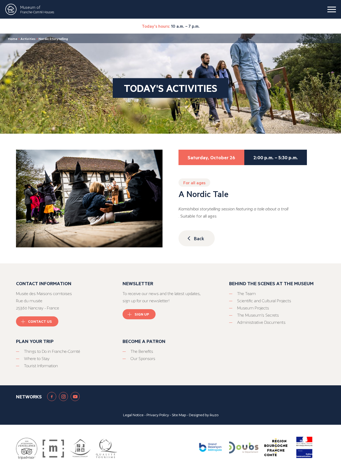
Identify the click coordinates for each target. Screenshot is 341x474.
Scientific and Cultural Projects (264, 300)
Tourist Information (41, 365)
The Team (246, 293)
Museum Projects (253, 307)
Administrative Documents (261, 322)
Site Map (179, 415)
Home (12, 38)
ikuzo (214, 415)
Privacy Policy (158, 415)
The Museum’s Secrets (258, 315)
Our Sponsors (143, 358)
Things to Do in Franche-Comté (52, 351)
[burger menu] (331, 9)
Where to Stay (37, 358)
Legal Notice (133, 415)
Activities (28, 38)
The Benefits (142, 351)
